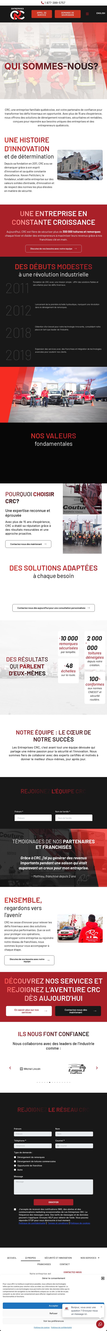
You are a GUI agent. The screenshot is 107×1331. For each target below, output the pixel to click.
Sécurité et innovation (58, 1257)
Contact (65, 1264)
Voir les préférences (53, 1321)
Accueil (12, 1257)
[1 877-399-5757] (53, 3)
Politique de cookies (42, 1327)
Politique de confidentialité (61, 1327)
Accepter (53, 1305)
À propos (30, 1257)
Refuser (54, 1313)
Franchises (44, 1264)
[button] (102, 1278)
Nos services (88, 1257)
